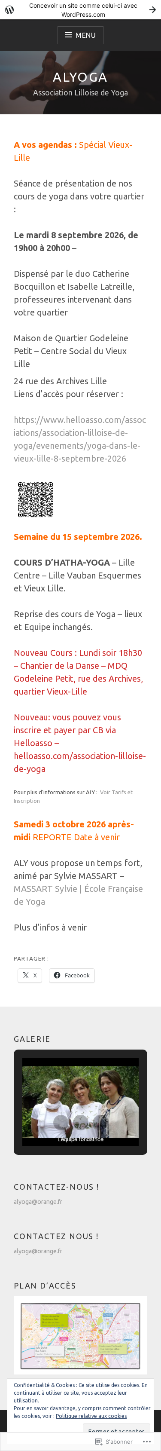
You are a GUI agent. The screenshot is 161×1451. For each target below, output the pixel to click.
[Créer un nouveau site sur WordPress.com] (80, 9)
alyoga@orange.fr (38, 1201)
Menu (86, 35)
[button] (61, 1122)
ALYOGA (80, 77)
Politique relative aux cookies (91, 1416)
